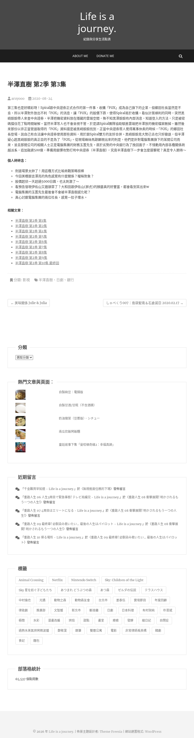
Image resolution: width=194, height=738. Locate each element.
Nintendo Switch (83, 580)
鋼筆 (78, 630)
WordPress (153, 731)
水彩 (36, 620)
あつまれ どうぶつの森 (76, 590)
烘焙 (72, 620)
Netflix (57, 580)
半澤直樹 (46, 280)
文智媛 (58, 610)
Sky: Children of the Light (124, 580)
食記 (22, 641)
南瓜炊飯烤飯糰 (69, 431)
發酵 (130, 620)
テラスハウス (154, 590)
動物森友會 (82, 600)
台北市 (103, 600)
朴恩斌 (167, 610)
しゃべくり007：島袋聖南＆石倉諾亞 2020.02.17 (144, 303)
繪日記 (146, 620)
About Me (80, 56)
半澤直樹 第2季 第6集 (31, 242)
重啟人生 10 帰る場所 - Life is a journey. (53, 537)
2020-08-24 (41, 98)
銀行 (70, 280)
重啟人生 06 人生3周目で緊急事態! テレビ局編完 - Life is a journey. (71, 497)
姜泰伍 (120, 600)
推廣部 (40, 610)
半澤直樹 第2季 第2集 (31, 226)
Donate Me (105, 56)
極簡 (22, 620)
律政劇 (23, 610)
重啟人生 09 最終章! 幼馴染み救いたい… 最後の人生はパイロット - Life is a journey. (83, 524)
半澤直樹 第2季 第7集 (31, 247)
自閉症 (164, 620)
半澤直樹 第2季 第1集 (30, 220)
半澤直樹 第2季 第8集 (31, 252)
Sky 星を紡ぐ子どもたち (35, 590)
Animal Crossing (31, 580)
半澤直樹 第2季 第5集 (31, 236)
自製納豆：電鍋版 (71, 392)
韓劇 (158, 630)
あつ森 (104, 590)
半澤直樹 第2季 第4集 (31, 231)
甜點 (86, 620)
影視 (26, 280)
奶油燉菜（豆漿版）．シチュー (79, 418)
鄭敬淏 (62, 630)
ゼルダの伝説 (127, 590)
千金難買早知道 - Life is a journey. (49, 489)
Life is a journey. (97, 22)
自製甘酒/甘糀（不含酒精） (77, 405)
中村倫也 (25, 600)
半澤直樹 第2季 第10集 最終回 (37, 263)
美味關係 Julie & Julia (29, 303)
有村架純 (148, 610)
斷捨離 (94, 610)
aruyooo (18, 98)
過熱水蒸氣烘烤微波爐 (34, 630)
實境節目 (140, 600)
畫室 (101, 620)
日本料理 (128, 610)
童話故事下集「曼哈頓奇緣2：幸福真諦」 (87, 445)
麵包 (36, 641)
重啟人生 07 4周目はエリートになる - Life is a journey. (63, 510)
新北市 (76, 610)
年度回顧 (161, 600)
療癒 (116, 620)
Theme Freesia (111, 731)
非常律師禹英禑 (136, 630)
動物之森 (60, 600)
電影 (114, 630)
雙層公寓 (96, 630)
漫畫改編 (54, 620)
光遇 (42, 600)
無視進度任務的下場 (96, 489)
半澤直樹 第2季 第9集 (31, 258)
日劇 (59, 280)
